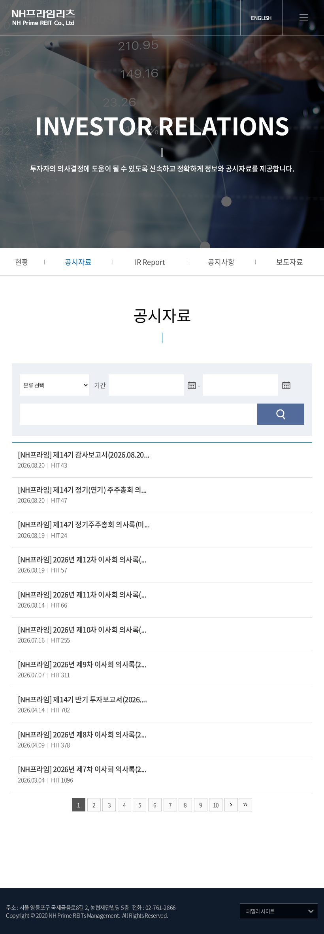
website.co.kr (216, 915)
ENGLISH (261, 17)
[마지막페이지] (245, 804)
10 (216, 805)
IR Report (150, 262)
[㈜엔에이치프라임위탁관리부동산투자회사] (43, 17)
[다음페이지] (231, 804)
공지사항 (221, 262)
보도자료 (289, 262)
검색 (280, 414)
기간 (99, 385)
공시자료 (78, 262)
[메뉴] (304, 18)
